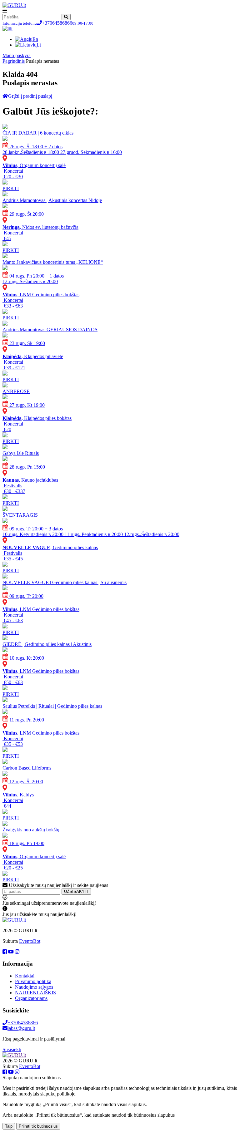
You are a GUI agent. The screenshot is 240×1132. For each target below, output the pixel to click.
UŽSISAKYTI (76, 891)
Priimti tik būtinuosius (38, 1126)
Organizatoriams (31, 998)
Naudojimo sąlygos (34, 987)
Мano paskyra (16, 55)
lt (11, 28)
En (35, 39)
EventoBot (29, 941)
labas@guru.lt (21, 1028)
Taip (8, 1126)
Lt (39, 44)
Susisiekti (11, 1049)
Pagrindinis (13, 61)
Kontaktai (24, 975)
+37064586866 (47, 23)
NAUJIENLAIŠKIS (35, 992)
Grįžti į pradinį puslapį (30, 96)
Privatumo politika (33, 981)
